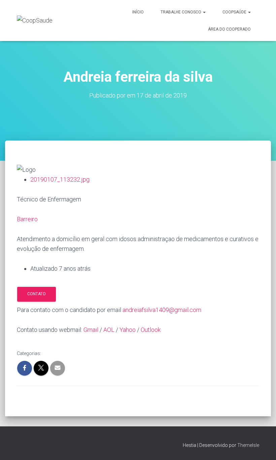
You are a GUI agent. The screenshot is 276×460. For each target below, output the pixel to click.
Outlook (151, 329)
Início (138, 12)
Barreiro (27, 219)
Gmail (90, 329)
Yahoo (127, 329)
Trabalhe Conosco (181, 12)
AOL (108, 329)
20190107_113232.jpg (60, 179)
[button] (204, 12)
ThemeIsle (248, 445)
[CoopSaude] (35, 20)
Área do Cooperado (229, 29)
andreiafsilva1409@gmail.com (162, 309)
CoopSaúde (234, 12)
